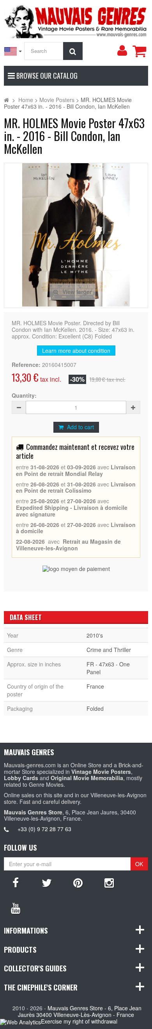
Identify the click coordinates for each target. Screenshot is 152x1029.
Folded (95, 708)
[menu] (122, 50)
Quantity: (24, 395)
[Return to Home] (6, 100)
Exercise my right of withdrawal (79, 1021)
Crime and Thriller (109, 650)
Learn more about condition (76, 350)
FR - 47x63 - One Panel (108, 668)
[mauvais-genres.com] (76, 20)
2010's (95, 635)
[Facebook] (15, 882)
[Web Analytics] (20, 1021)
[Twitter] (46, 882)
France (95, 686)
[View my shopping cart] (139, 51)
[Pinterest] (78, 882)
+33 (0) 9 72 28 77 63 (44, 829)
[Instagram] (109, 882)
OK (139, 864)
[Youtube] (15, 907)
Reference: (26, 364)
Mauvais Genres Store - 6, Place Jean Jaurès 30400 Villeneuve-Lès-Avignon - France (79, 1011)
